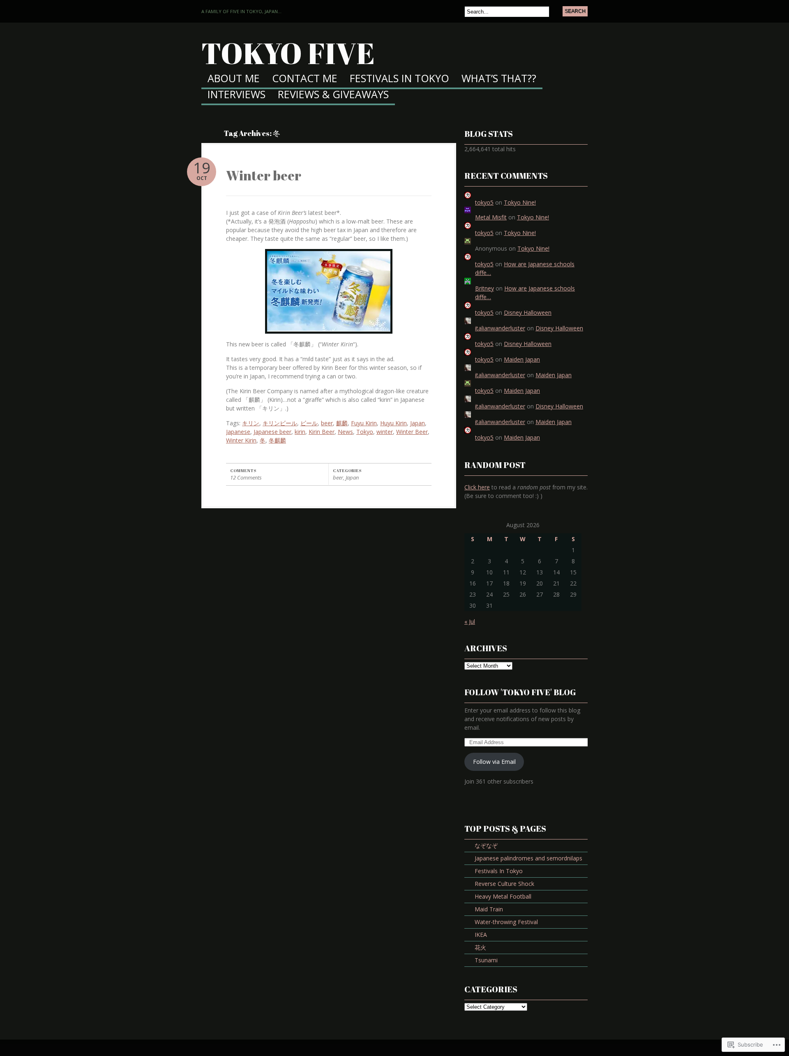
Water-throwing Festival (506, 922)
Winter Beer (412, 432)
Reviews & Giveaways (333, 95)
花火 (480, 947)
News (345, 432)
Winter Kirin (241, 440)
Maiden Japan (522, 359)
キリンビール (280, 423)
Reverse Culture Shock (504, 884)
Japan (417, 423)
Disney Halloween (527, 312)
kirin (300, 432)
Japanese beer (272, 432)
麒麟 (342, 423)
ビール (309, 423)
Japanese (238, 432)
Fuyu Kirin (364, 423)
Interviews (236, 95)
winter (384, 432)
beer (327, 423)
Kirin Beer (322, 432)
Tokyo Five (288, 53)
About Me (234, 79)
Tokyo (364, 432)
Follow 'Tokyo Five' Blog (520, 692)
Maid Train (489, 909)
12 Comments (246, 477)
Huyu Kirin (393, 423)
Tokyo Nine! (520, 202)
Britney (484, 288)
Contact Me (304, 79)
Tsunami (486, 960)
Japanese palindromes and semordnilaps (528, 858)
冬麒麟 (277, 440)
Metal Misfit (491, 217)
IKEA (481, 934)
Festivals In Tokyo (399, 79)
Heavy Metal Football (503, 896)
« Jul (469, 621)
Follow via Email (494, 761)
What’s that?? (498, 79)
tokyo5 (484, 202)
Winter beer (263, 175)
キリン (250, 423)
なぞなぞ (486, 845)
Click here (477, 487)
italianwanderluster (500, 328)
